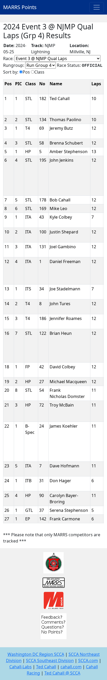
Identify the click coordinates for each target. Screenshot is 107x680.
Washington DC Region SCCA (36, 654)
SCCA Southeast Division (50, 660)
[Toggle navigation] (96, 7)
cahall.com (71, 667)
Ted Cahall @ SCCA (62, 673)
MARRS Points (20, 7)
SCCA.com (88, 660)
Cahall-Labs (20, 667)
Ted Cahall (46, 667)
